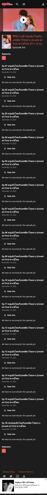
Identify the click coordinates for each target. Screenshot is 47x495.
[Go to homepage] (7, 4)
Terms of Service (26, 472)
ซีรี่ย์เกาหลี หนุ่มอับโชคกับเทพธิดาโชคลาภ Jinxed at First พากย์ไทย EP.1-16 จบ (27, 40)
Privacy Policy (9, 472)
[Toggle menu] (24, 4)
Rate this (11, 77)
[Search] (17, 4)
